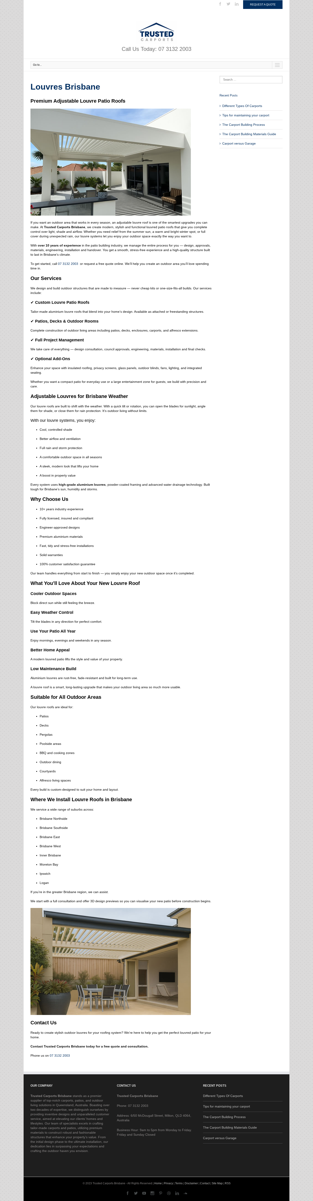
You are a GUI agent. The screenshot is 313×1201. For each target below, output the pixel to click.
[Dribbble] (169, 1193)
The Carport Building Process (243, 124)
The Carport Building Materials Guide (249, 134)
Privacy (168, 1183)
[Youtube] (144, 1193)
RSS (228, 1183)
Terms (179, 1183)
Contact (205, 1183)
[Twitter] (228, 4)
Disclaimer (191, 1183)
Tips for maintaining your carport (245, 115)
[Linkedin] (237, 4)
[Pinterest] (160, 1193)
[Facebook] (220, 4)
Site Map (217, 1183)
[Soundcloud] (185, 1193)
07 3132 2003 (68, 264)
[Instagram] (152, 1193)
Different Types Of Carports (242, 106)
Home (158, 1183)
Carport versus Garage (239, 143)
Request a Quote (263, 4)
